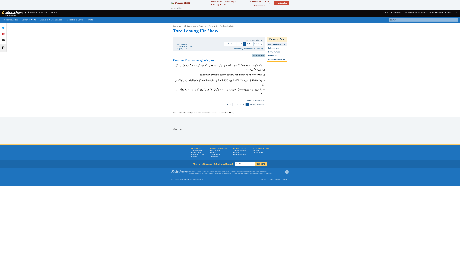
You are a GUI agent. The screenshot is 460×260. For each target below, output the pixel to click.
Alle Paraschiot (190, 26)
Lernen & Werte (29, 20)
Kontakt (284, 179)
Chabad (211, 171)
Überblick (256, 151)
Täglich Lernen (215, 155)
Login (387, 12)
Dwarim (202, 26)
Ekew (211, 26)
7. (244, 44)
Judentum (240, 173)
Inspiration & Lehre (74, 20)
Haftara (249, 44)
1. (225, 44)
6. (241, 44)
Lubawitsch (218, 171)
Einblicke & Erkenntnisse (51, 20)
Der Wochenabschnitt (225, 26)
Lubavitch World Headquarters (258, 171)
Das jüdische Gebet (239, 155)
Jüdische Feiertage (239, 151)
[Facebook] (287, 172)
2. (228, 44)
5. (238, 44)
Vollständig (258, 44)
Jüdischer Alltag (11, 20)
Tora (235, 173)
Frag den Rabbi (409, 12)
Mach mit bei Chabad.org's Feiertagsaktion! (223, 3)
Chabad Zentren (258, 152)
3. (231, 44)
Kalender (213, 152)
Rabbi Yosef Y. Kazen (220, 173)
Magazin (194, 157)
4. (235, 44)
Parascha (177, 26)
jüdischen (254, 173)
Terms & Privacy (274, 179)
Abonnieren (214, 157)
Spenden (440, 12)
